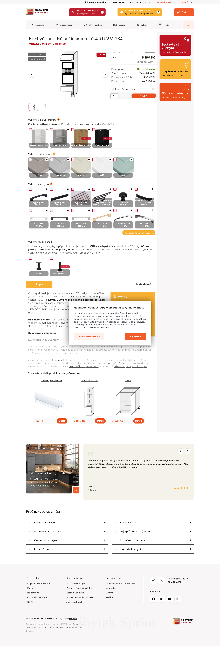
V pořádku (135, 336)
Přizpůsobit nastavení (89, 336)
